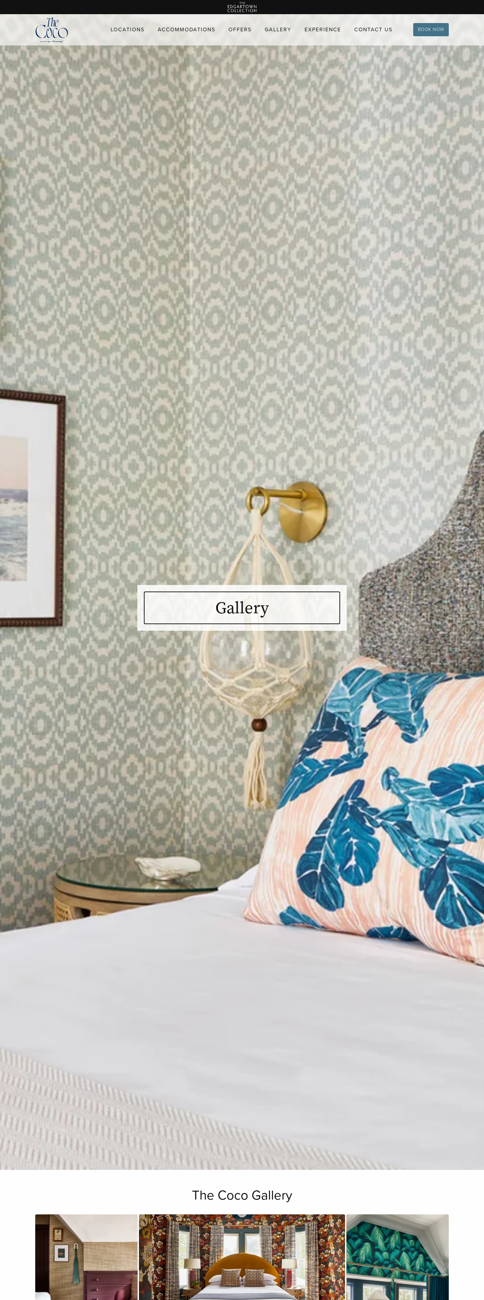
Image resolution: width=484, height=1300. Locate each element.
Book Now (431, 29)
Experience (323, 29)
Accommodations (186, 29)
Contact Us (373, 29)
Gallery (278, 29)
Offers (240, 29)
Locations (128, 29)
